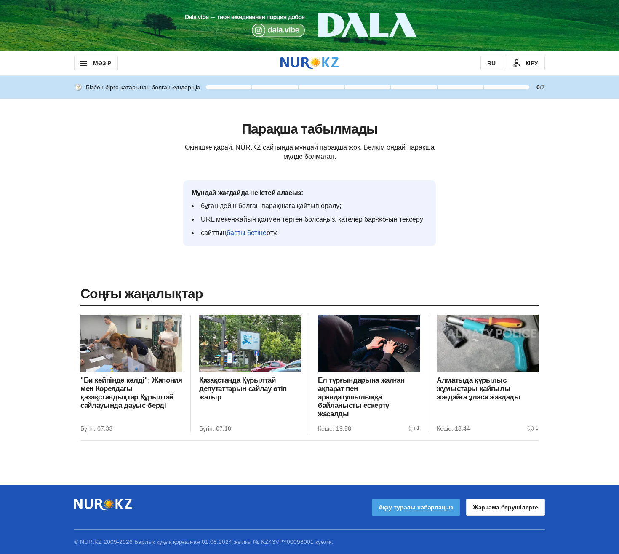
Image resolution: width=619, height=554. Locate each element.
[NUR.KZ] (309, 63)
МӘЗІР (102, 63)
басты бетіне (247, 232)
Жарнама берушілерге (505, 507)
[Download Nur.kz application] (309, 25)
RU (491, 63)
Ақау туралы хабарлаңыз (416, 507)
